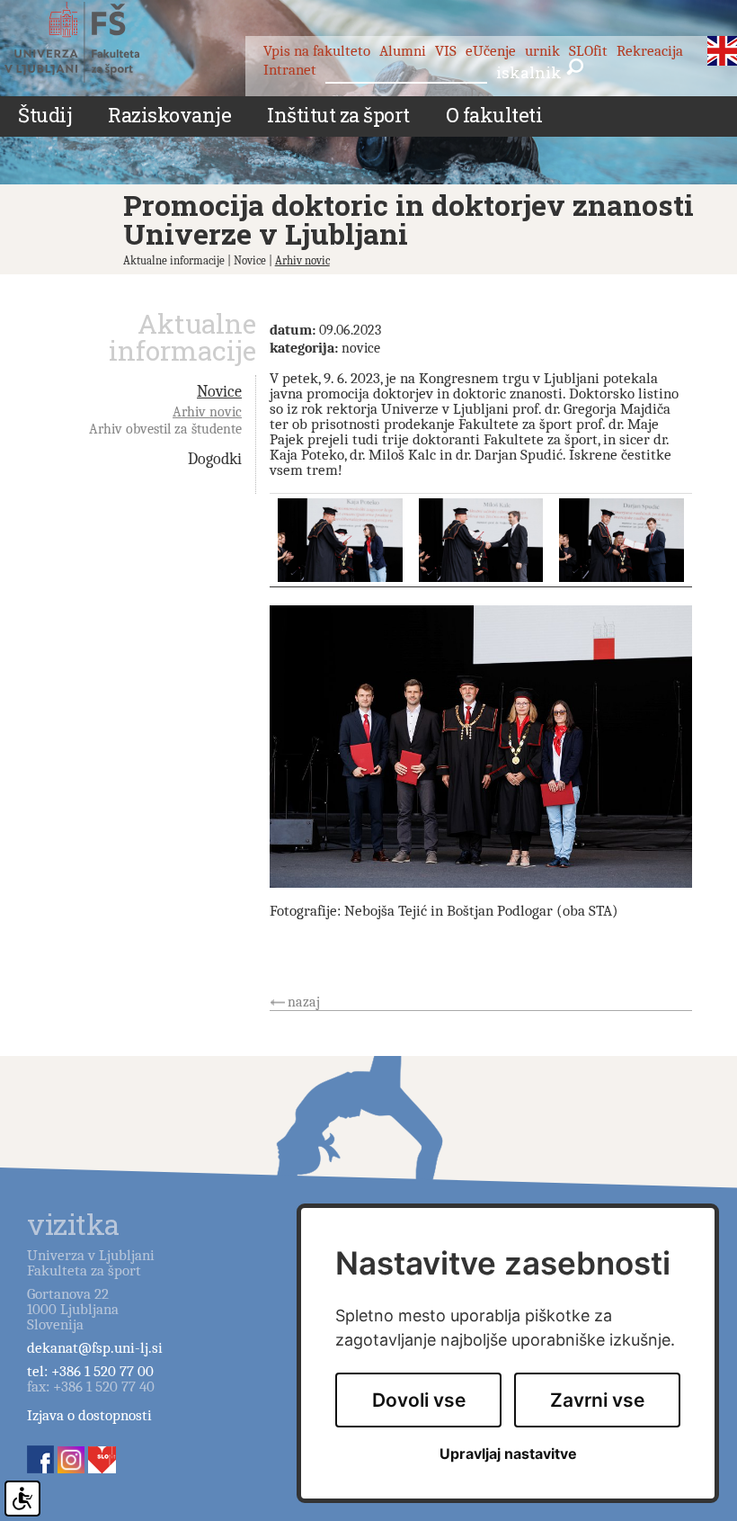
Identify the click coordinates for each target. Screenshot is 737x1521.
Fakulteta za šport (92, 42)
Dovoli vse (419, 1400)
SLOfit (588, 50)
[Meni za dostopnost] (22, 1498)
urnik (542, 50)
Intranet (289, 69)
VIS (446, 50)
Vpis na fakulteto (316, 50)
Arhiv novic (302, 260)
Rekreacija (650, 50)
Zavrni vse (597, 1400)
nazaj (304, 1002)
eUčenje (491, 50)
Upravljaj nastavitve (508, 1454)
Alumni (402, 50)
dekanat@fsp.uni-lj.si (95, 1347)
